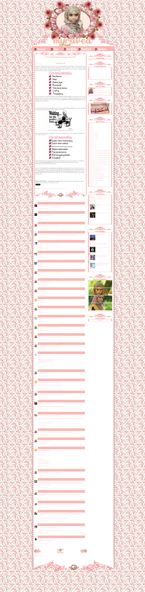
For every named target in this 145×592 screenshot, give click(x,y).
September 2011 (94, 137)
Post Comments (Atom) (43, 556)
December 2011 (94, 132)
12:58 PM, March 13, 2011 (43, 284)
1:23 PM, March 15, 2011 (42, 443)
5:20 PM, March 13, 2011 (42, 348)
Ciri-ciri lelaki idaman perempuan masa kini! (98, 169)
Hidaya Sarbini (41, 524)
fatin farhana (41, 203)
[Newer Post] (37, 553)
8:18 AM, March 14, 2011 (42, 387)
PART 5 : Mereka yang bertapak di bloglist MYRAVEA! (101, 150)
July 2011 (92, 141)
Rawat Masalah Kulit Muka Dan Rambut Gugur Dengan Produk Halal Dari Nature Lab (103, 264)
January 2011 (93, 183)
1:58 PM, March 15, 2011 (42, 475)
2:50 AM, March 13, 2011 (42, 228)
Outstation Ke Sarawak (100, 235)
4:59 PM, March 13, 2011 (42, 330)
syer (39, 212)
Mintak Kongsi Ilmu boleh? (44, 463)
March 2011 (93, 148)
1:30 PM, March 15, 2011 (42, 466)
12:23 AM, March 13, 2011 (43, 208)
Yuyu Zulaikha (92, 200)
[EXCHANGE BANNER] (39, 48)
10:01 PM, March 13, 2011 (43, 375)
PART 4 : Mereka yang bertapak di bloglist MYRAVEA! (101, 153)
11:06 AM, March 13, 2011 (43, 257)
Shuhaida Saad (92, 246)
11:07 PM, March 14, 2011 (43, 434)
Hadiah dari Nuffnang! (43, 460)
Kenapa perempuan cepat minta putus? (97, 173)
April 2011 (93, 146)
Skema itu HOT (93, 219)
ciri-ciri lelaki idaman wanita (44, 188)
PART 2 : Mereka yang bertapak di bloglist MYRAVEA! (101, 157)
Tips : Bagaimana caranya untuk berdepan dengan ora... (100, 162)
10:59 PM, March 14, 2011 (43, 425)
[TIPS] (54, 48)
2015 (91, 123)
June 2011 (93, 143)
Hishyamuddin (41, 334)
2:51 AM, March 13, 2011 (42, 237)
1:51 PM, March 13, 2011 (42, 302)
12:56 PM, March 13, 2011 (43, 275)
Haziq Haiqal (41, 511)
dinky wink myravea (93, 203)
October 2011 (93, 136)
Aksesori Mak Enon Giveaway (96, 171)
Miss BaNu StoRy (93, 254)
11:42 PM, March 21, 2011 (43, 543)
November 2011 (94, 134)
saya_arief (40, 241)
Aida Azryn (41, 252)
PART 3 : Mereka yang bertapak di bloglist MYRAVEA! (101, 155)
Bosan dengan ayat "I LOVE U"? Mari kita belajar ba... (100, 164)
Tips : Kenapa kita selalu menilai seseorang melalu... (100, 160)
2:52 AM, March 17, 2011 (42, 507)
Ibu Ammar (41, 379)
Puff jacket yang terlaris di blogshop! (97, 180)
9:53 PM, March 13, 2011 (42, 366)
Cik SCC (40, 352)
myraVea (96, 88)
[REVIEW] (99, 48)
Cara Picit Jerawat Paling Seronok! (45, 462)
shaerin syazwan (42, 401)
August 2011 (93, 139)
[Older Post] (83, 553)
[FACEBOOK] (84, 48)
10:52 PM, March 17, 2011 (43, 520)
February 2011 (93, 182)
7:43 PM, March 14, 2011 (42, 409)
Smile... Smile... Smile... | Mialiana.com (97, 234)
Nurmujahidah (92, 262)
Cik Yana (40, 479)
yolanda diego (41, 297)
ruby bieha (40, 261)
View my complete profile (98, 94)
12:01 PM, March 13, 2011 (43, 266)
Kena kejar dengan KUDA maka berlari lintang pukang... (101, 176)
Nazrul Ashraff (41, 316)
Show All (110, 223)
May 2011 (93, 144)
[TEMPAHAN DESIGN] (69, 48)
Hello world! (92, 220)
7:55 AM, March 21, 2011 (42, 532)
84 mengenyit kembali (38, 546)
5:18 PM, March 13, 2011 (42, 339)
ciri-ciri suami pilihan (55, 188)
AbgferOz (91, 211)
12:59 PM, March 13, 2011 (43, 293)
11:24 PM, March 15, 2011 (43, 487)
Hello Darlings (92, 201)
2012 (91, 129)
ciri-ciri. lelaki (62, 188)
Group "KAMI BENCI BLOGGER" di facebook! (100, 152)
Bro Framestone (93, 196)
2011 (91, 130)
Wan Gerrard (41, 536)
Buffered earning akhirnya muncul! (97, 168)
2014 (91, 125)
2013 (91, 127)
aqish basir (40, 413)
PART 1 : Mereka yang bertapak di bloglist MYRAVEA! (101, 159)
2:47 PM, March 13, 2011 (42, 312)
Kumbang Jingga (42, 502)
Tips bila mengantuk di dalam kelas (97, 178)
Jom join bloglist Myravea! (95, 166)
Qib (39, 448)
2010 (91, 185)
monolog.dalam (92, 242)
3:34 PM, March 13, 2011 (42, 321)
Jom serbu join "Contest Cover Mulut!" (98, 175)
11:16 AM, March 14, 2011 (43, 397)
